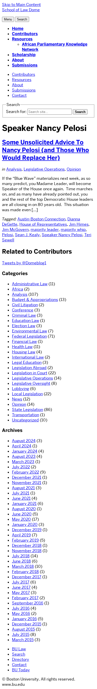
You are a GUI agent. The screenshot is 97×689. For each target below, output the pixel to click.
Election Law (23, 325)
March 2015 (23, 639)
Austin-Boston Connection (41, 219)
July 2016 (21, 608)
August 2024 (24, 440)
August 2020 (24, 508)
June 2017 (21, 587)
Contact (19, 95)
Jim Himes (79, 224)
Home (17, 28)
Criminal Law (24, 315)
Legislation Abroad (29, 367)
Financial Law (24, 341)
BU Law (19, 649)
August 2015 (23, 629)
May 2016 (21, 613)
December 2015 (26, 624)
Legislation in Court (29, 373)
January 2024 (24, 451)
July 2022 (21, 467)
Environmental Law (29, 331)
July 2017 (20, 582)
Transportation (25, 414)
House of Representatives (43, 224)
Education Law (25, 320)
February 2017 (25, 597)
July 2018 (21, 556)
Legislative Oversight (31, 383)
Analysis (14, 169)
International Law (28, 357)
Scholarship (24, 54)
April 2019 (21, 535)
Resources (22, 39)
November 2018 (27, 550)
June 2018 (21, 561)
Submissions (25, 65)
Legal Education (27, 362)
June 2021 (21, 498)
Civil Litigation (25, 304)
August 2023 (24, 456)
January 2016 (24, 618)
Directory (20, 659)
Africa (17, 289)
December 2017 (26, 577)
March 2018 (23, 566)
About (18, 60)
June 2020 (22, 514)
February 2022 (25, 472)
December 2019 (27, 529)
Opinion (74, 169)
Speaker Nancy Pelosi (62, 234)
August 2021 (23, 488)
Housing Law (23, 352)
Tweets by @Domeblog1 (24, 263)
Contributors (25, 33)
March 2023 (23, 461)
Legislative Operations (44, 169)
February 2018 (25, 571)
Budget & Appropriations (35, 299)
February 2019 (25, 540)
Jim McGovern (15, 229)
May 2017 (21, 592)
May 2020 (21, 519)
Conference (22, 310)
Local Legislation (27, 393)
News (17, 399)
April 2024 (21, 446)
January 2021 (24, 503)
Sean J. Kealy (27, 234)
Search (18, 654)
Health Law (22, 346)
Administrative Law (30, 284)
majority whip (73, 229)
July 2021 (20, 493)
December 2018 (27, 545)
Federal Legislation (29, 336)
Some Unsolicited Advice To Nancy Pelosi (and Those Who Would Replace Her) (45, 150)
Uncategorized (25, 420)
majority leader (45, 229)
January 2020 (25, 524)
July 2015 (20, 634)
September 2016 (27, 603)
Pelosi (7, 234)
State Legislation (27, 409)
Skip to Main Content (21, 4)
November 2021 (26, 482)
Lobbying (20, 388)
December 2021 (26, 477)
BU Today (21, 670)
